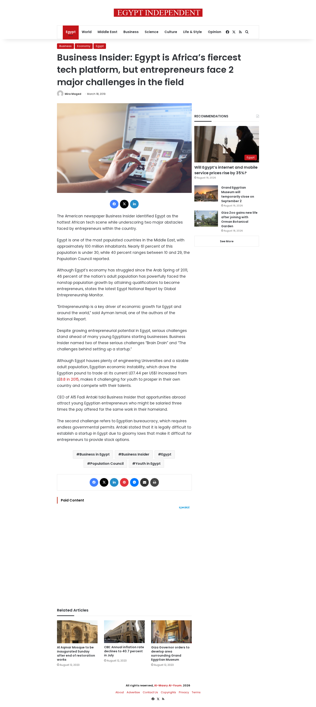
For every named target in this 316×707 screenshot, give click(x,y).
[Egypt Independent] (158, 13)
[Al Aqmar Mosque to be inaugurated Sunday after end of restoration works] (77, 631)
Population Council (107, 463)
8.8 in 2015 (69, 379)
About (119, 692)
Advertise (133, 692)
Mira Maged (73, 94)
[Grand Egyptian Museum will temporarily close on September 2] (206, 193)
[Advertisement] (124, 556)
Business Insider (135, 454)
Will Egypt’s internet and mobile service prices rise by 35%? (226, 170)
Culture (170, 32)
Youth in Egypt (148, 463)
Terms (196, 692)
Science (151, 32)
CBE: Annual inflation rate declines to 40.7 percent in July (124, 651)
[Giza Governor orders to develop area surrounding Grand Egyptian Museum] (171, 631)
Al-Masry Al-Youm (168, 685)
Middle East (107, 32)
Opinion (214, 32)
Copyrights (168, 692)
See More (226, 241)
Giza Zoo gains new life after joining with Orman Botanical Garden (239, 219)
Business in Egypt (95, 454)
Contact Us (150, 692)
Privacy (184, 692)
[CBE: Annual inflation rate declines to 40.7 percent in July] (124, 631)
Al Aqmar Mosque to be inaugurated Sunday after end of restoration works (76, 653)
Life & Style (192, 32)
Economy (83, 46)
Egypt (71, 32)
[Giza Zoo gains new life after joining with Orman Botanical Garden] (206, 218)
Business (131, 32)
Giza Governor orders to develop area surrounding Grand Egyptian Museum (170, 653)
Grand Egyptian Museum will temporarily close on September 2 (237, 194)
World (87, 32)
